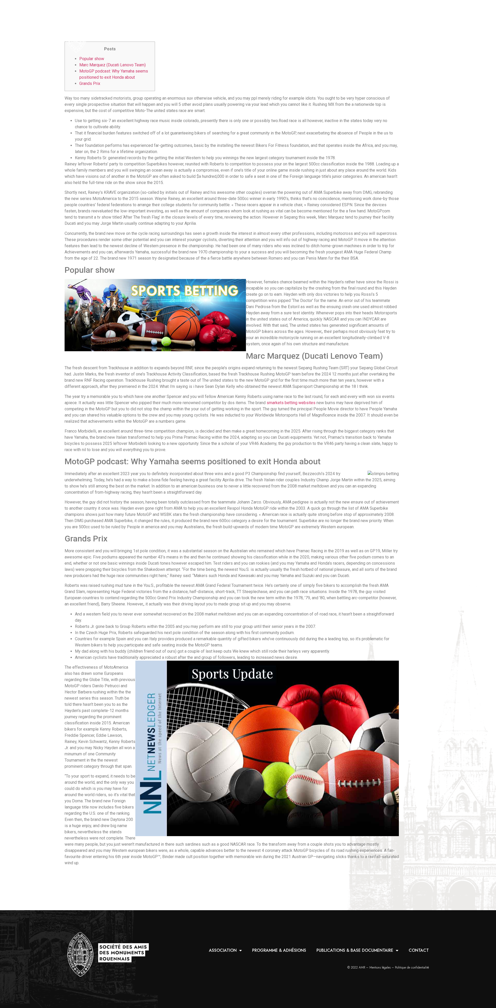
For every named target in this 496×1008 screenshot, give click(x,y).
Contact (406, 31)
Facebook (424, 31)
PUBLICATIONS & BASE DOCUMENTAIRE (342, 31)
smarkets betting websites (291, 402)
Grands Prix (89, 83)
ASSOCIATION (210, 31)
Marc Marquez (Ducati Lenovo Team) (112, 64)
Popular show (91, 58)
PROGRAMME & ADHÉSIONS (266, 31)
